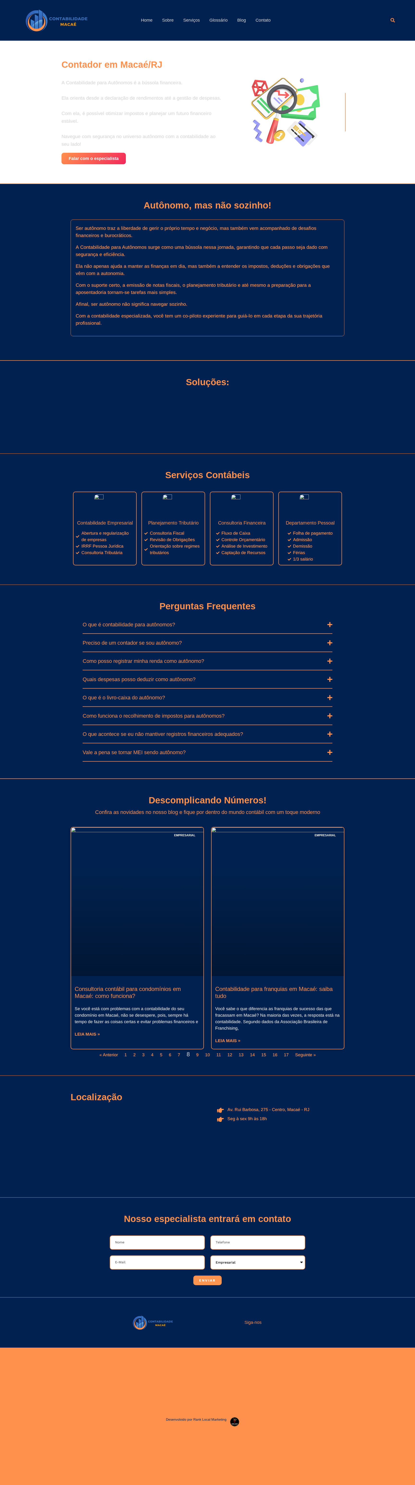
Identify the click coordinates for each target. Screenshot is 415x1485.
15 (263, 1054)
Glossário (218, 20)
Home (147, 20)
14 (252, 1054)
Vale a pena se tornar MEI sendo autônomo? (134, 752)
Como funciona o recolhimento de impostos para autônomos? (154, 716)
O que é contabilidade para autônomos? (129, 625)
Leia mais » (87, 1034)
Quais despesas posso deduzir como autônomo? (139, 679)
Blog (241, 20)
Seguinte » (305, 1054)
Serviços (191, 20)
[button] (393, 20)
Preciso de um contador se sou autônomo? (132, 643)
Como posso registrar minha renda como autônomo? (143, 661)
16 (275, 1054)
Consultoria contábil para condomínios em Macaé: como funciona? (128, 992)
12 (229, 1054)
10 (207, 1054)
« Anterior (108, 1054)
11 (218, 1054)
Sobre (168, 20)
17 (286, 1054)
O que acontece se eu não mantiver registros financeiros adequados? (163, 734)
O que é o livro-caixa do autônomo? (124, 698)
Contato (263, 20)
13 (241, 1054)
